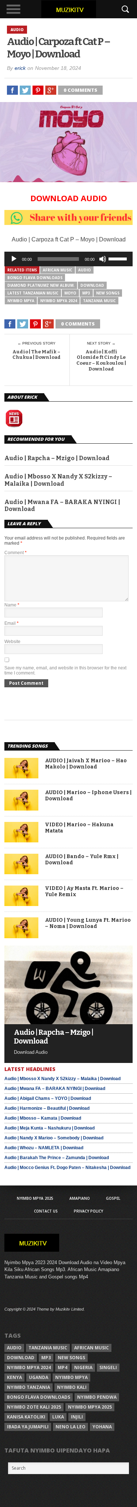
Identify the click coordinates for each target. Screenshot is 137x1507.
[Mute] (102, 259)
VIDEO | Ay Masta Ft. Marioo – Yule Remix (84, 892)
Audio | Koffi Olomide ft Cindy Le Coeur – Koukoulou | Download (101, 360)
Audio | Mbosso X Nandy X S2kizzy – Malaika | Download (58, 480)
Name (11, 605)
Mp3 (86, 293)
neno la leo (70, 1427)
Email (11, 623)
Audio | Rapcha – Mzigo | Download (57, 458)
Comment (15, 552)
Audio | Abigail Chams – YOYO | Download (47, 1098)
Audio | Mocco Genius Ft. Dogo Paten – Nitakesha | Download (67, 1167)
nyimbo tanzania (28, 1387)
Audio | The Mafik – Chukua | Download (36, 354)
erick (20, 68)
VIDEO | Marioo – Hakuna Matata (79, 828)
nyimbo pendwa (97, 1397)
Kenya (14, 1377)
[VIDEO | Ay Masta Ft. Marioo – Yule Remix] (21, 904)
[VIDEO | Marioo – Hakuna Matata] (21, 840)
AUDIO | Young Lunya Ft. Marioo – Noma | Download (88, 923)
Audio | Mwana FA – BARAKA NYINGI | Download (62, 505)
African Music (57, 270)
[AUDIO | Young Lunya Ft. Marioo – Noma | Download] (21, 936)
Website (12, 641)
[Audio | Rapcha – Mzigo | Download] (68, 1022)
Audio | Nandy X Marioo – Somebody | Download (53, 1137)
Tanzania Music (99, 300)
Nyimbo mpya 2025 (90, 1407)
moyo (70, 293)
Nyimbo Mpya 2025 (35, 1198)
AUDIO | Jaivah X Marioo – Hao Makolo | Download (86, 764)
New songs (107, 293)
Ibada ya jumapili (28, 1427)
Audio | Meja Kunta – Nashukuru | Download (49, 1128)
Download (92, 285)
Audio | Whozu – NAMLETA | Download (43, 1147)
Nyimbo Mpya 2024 (58, 300)
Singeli (108, 1367)
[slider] (119, 258)
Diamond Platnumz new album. (41, 285)
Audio (84, 270)
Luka (58, 1417)
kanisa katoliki (26, 1417)
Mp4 (62, 1367)
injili (77, 1417)
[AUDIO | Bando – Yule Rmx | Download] (21, 872)
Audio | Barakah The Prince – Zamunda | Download (56, 1157)
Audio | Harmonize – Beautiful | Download (47, 1108)
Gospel (113, 1198)
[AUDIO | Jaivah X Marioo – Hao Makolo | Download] (21, 776)
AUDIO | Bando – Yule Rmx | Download (81, 860)
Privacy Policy (88, 1211)
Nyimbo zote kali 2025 (34, 1407)
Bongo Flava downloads (34, 277)
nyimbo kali (72, 1387)
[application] (68, 259)
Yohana (102, 1427)
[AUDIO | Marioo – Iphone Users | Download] (21, 808)
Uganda (38, 1377)
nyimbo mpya (20, 300)
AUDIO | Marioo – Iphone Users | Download (88, 796)
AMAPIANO (79, 1198)
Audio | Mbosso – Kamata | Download (42, 1118)
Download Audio (68, 197)
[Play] (14, 259)
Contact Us (46, 1211)
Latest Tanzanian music (32, 293)
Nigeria (83, 1367)
